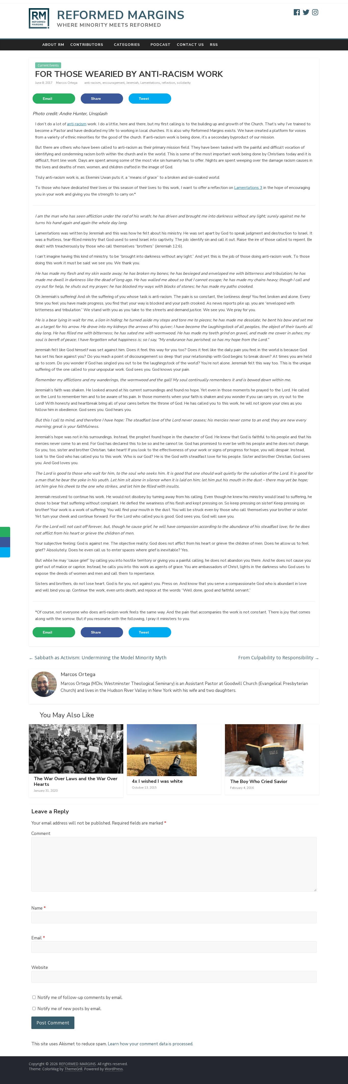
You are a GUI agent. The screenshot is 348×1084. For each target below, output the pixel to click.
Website (39, 967)
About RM (53, 44)
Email (38, 938)
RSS (214, 44)
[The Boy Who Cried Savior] (264, 727)
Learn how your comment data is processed (150, 1044)
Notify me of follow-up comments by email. (80, 997)
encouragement (113, 83)
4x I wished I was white (157, 781)
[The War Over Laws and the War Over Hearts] (76, 727)
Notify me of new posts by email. (69, 1009)
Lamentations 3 (248, 187)
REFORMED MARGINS (120, 15)
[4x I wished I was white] (162, 727)
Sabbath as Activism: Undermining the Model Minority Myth (97, 657)
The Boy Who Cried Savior (258, 781)
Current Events (48, 65)
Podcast (161, 44)
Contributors (86, 44)
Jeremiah (132, 83)
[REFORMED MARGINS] (34, 44)
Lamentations (150, 83)
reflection (168, 83)
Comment (40, 833)
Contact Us (190, 44)
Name (38, 908)
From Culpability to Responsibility (278, 657)
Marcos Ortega (67, 83)
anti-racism (92, 83)
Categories (127, 44)
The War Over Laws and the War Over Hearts (75, 781)
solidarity (184, 83)
